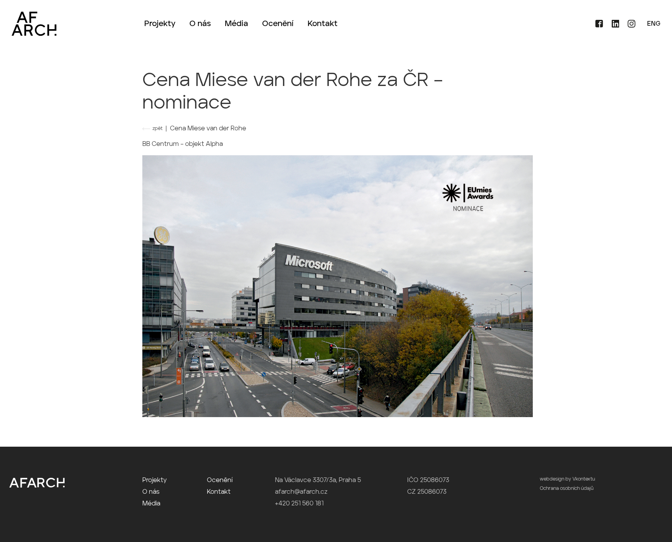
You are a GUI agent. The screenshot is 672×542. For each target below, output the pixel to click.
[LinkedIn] (613, 26)
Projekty (159, 24)
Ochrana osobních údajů (566, 488)
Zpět (157, 128)
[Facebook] (596, 26)
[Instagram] (628, 26)
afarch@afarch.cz (301, 492)
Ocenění (278, 24)
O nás (200, 24)
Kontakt (323, 24)
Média (236, 24)
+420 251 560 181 (299, 504)
